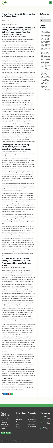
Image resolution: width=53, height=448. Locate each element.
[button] (3, 394)
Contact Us (18, 426)
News (17, 424)
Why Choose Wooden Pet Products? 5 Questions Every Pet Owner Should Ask (44, 80)
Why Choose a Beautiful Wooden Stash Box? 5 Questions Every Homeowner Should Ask (48, 39)
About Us (18, 419)
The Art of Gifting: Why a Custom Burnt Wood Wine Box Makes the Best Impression (48, 80)
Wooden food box (32, 419)
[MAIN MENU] (50, 2)
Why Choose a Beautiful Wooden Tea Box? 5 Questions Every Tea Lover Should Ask (44, 39)
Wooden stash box (32, 421)
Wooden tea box (32, 426)
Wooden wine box (32, 429)
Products (18, 421)
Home (17, 417)
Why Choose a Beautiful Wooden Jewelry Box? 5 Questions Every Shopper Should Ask (48, 60)
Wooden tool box (32, 424)
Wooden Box (31, 417)
